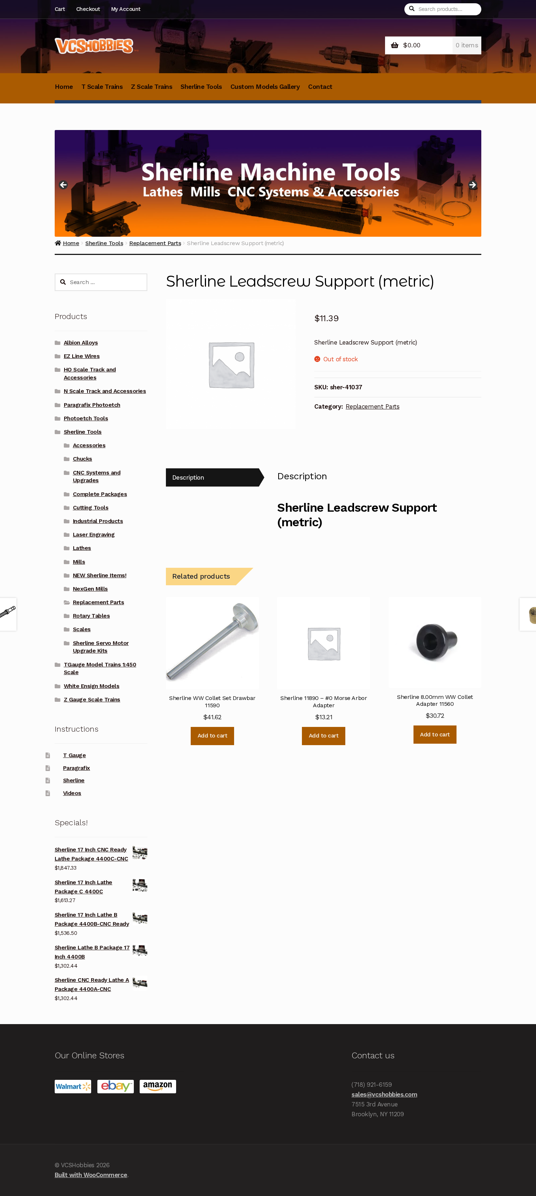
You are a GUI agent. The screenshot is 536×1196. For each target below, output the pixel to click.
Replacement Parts (372, 406)
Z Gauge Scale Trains (92, 699)
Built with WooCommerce (91, 1175)
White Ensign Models (92, 686)
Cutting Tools (91, 507)
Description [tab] (188, 477)
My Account (125, 9)
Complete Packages (100, 494)
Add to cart (213, 735)
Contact (320, 86)
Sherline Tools (201, 86)
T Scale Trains (102, 86)
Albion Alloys (81, 342)
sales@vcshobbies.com (384, 1094)
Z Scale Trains (151, 86)
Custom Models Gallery (265, 86)
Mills (79, 562)
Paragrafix (76, 768)
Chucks (82, 459)
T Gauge (74, 755)
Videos (72, 793)
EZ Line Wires (82, 356)
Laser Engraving (94, 534)
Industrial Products (98, 521)
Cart (60, 9)
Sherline (74, 780)
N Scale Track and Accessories (105, 391)
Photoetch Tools (86, 418)
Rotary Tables (91, 616)
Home (64, 86)
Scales (82, 629)
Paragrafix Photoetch (92, 405)
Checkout (88, 9)
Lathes (82, 548)
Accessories (89, 445)
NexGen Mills (90, 589)
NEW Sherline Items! (100, 575)
